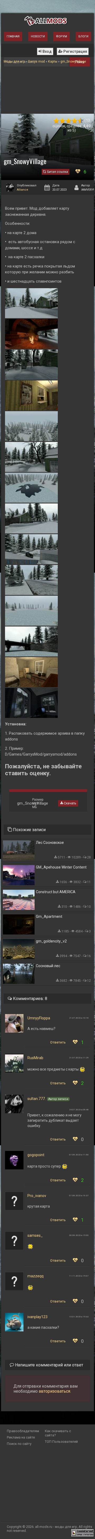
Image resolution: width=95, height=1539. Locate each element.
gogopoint (35, 1155)
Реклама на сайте (21, 1437)
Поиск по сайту (19, 1444)
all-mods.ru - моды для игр (56, 1527)
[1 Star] (56, 121)
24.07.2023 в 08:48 (79, 1109)
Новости (38, 36)
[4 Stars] (75, 121)
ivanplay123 (37, 1317)
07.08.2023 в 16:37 (79, 1195)
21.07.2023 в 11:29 (79, 1057)
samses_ (35, 1235)
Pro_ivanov (36, 1196)
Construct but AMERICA (55, 892)
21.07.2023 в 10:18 (79, 1018)
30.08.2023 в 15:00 (79, 1235)
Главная (13, 36)
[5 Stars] (81, 121)
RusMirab (35, 1058)
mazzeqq (35, 1276)
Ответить (58, 1042)
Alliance (22, 189)
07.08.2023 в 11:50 (79, 1155)
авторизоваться (54, 1391)
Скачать (69, 803)
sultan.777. (36, 1099)
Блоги (83, 36)
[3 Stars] (68, 121)
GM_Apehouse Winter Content (61, 867)
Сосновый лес (48, 966)
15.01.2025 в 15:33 (79, 1317)
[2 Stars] (62, 121)
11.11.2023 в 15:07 (79, 1276)
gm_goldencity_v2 (51, 941)
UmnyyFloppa (38, 1018)
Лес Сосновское (50, 842)
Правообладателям (23, 1431)
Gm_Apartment (49, 916)
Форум (61, 36)
